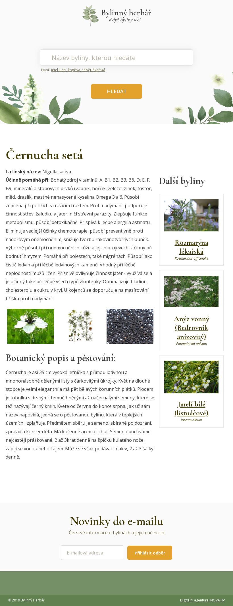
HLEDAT (116, 91)
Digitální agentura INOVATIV (202, 600)
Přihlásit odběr (150, 553)
